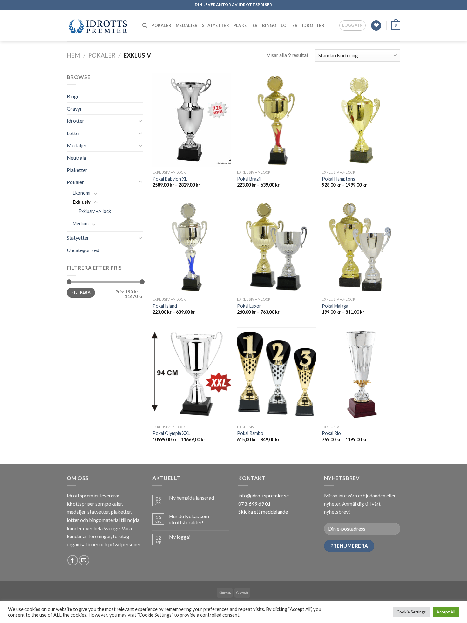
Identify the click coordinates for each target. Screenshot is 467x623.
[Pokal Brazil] (276, 120)
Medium (81, 223)
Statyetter (215, 25)
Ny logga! (180, 537)
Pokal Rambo (250, 433)
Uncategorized (83, 250)
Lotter (289, 25)
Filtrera (80, 292)
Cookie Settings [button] (411, 611)
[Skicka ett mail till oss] (84, 560)
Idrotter (313, 25)
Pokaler (161, 25)
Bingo (269, 25)
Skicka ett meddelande (263, 512)
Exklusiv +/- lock (95, 211)
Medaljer (187, 25)
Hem (73, 55)
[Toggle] (140, 121)
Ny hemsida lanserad (191, 498)
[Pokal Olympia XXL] (191, 374)
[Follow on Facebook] (72, 560)
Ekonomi (81, 192)
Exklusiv (82, 202)
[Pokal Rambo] (276, 374)
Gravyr (74, 109)
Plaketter (246, 25)
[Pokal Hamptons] (361, 120)
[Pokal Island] (191, 247)
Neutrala (76, 157)
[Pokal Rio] (361, 374)
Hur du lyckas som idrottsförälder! (189, 519)
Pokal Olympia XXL (171, 433)
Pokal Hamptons (338, 178)
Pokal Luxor (249, 306)
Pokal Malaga (335, 306)
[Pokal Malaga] (361, 247)
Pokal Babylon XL (169, 178)
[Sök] (144, 25)
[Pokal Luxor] (276, 247)
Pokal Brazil (249, 178)
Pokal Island (164, 306)
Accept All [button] (446, 611)
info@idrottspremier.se (263, 495)
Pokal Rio (331, 433)
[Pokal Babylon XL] (191, 120)
